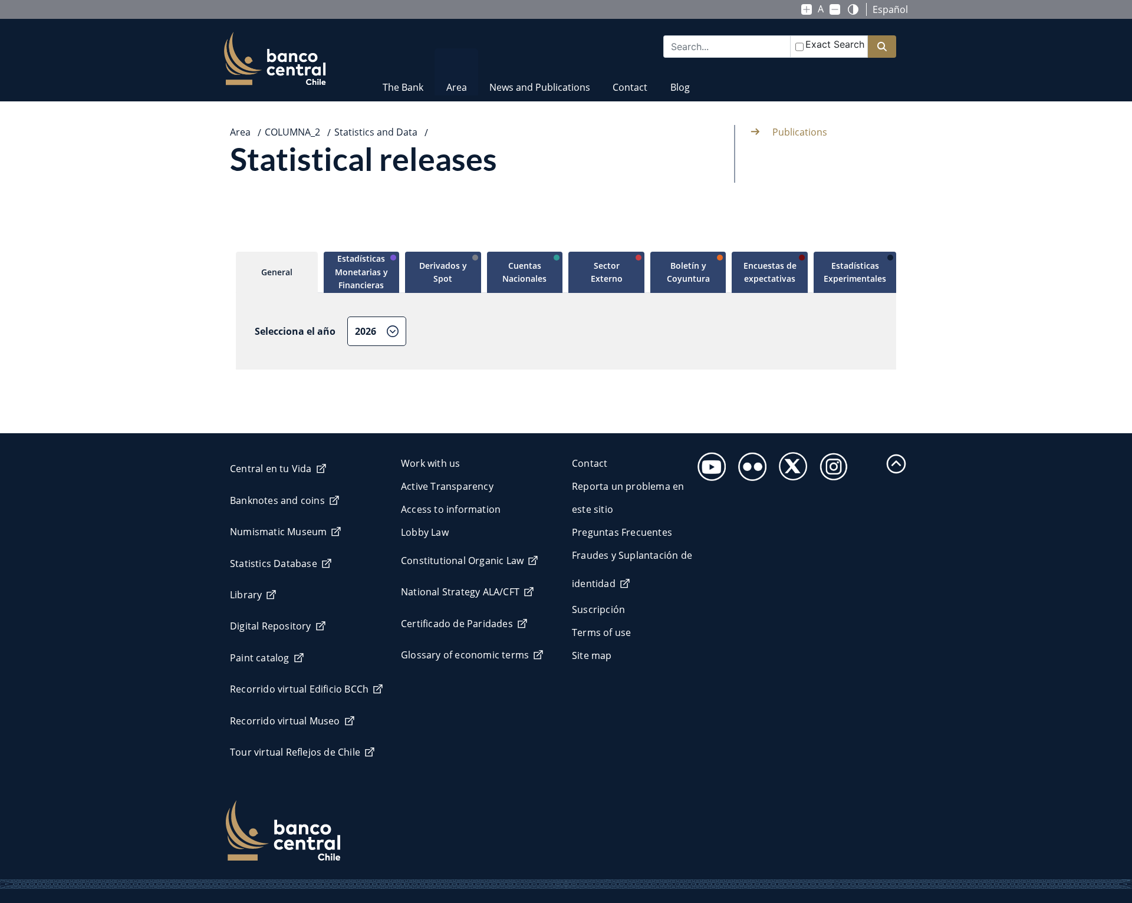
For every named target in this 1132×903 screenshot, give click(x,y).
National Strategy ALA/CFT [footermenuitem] (460, 591)
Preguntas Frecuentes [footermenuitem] (622, 532)
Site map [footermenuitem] (592, 655)
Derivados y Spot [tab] (443, 272)
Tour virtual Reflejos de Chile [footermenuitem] (295, 752)
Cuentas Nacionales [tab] (524, 272)
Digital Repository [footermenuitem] (270, 625)
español (890, 9)
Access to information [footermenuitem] (451, 509)
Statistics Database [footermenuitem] (273, 563)
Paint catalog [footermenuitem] (259, 657)
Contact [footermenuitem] (589, 463)
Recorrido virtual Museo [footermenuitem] (285, 720)
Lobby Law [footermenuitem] (425, 532)
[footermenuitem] (708, 463)
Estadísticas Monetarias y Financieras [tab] (361, 272)
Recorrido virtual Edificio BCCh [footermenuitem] (299, 689)
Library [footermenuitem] (246, 594)
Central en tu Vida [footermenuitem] (271, 468)
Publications (799, 132)
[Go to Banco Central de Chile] (275, 59)
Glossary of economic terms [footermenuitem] (465, 654)
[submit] (882, 46)
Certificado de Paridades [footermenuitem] (457, 623)
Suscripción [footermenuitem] (598, 609)
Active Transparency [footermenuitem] (447, 486)
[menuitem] (403, 79)
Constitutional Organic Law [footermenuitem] (462, 560)
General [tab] (276, 272)
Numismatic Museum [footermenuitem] (278, 531)
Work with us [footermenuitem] (430, 463)
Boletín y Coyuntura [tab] (688, 272)
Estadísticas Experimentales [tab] (855, 272)
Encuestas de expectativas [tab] (770, 272)
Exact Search (834, 44)
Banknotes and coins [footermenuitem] (277, 500)
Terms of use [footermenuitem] (601, 632)
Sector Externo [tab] (607, 272)
